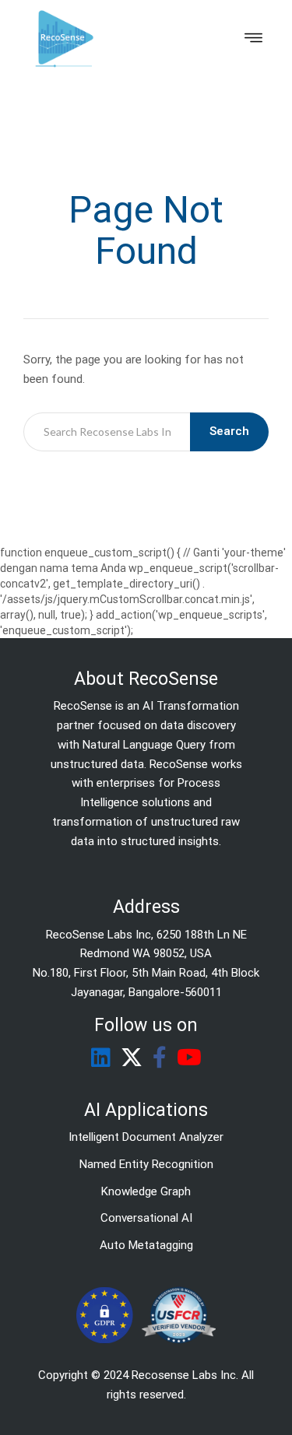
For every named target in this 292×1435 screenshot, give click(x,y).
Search (229, 431)
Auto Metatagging (146, 1245)
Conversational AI (146, 1218)
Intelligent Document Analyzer (146, 1137)
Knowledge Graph (146, 1191)
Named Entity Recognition (146, 1164)
